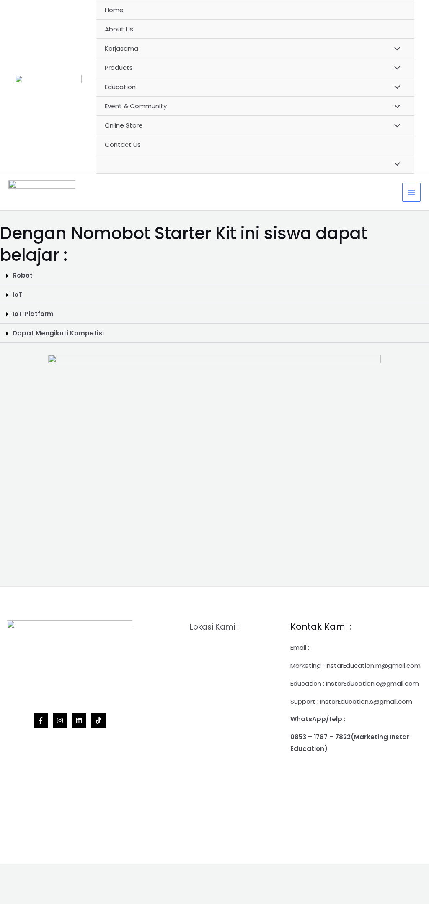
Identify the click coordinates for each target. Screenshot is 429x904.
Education (120, 86)
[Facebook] (41, 720)
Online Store (124, 125)
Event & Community (136, 106)
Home (114, 9)
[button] (214, 275)
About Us (119, 29)
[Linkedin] (79, 720)
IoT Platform (33, 313)
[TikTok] (98, 720)
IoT (18, 294)
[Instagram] (60, 720)
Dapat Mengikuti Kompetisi (58, 333)
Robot (23, 275)
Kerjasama (121, 48)
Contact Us (123, 144)
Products (119, 67)
